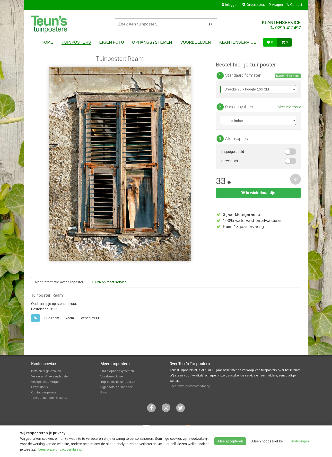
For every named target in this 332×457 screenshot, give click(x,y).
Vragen (277, 5)
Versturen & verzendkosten (50, 376)
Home (47, 42)
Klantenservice (237, 42)
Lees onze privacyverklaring (190, 386)
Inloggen (231, 5)
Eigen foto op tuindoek (116, 387)
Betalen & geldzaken (46, 371)
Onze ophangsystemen (117, 371)
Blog (103, 392)
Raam (69, 318)
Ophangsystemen (152, 42)
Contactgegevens (43, 392)
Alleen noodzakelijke (267, 441)
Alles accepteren (230, 441)
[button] (290, 151)
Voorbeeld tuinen (112, 376)
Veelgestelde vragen (45, 382)
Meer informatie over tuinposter (59, 282)
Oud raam (51, 318)
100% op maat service (109, 282)
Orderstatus (255, 5)
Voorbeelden (195, 42)
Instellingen (300, 441)
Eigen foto (111, 42)
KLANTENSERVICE (281, 25)
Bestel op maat (289, 76)
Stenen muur (89, 318)
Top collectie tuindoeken (117, 382)
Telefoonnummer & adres (49, 398)
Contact (296, 5)
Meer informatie (289, 107)
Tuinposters (76, 42)
